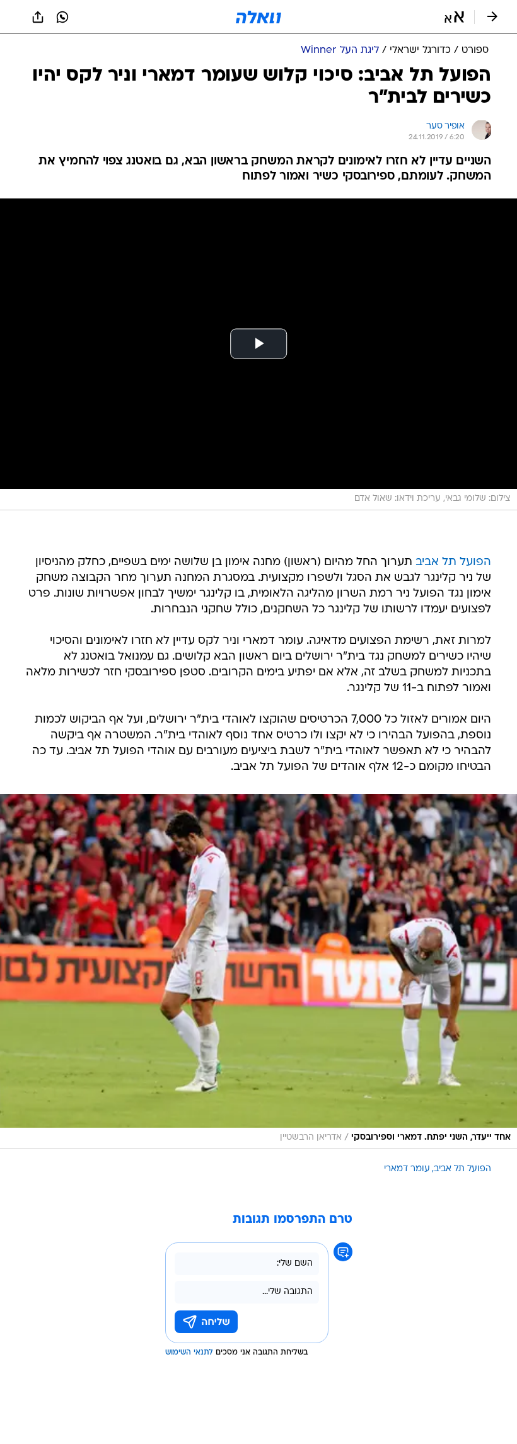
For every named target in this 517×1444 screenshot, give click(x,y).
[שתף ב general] (38, 17)
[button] (454, 17)
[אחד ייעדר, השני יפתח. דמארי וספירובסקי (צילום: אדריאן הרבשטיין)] (258, 971)
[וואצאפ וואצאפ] (62, 17)
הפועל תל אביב (453, 562)
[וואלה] (258, 17)
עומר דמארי (407, 1169)
